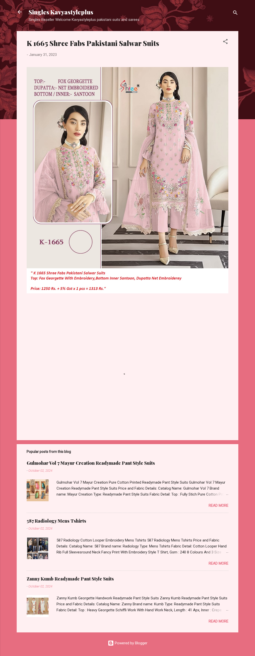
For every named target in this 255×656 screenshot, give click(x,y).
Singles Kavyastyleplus (61, 12)
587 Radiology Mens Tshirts (56, 521)
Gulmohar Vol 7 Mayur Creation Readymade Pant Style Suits (91, 463)
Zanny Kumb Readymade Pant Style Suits (70, 579)
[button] (225, 42)
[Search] (235, 13)
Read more (218, 505)
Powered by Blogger (130, 643)
